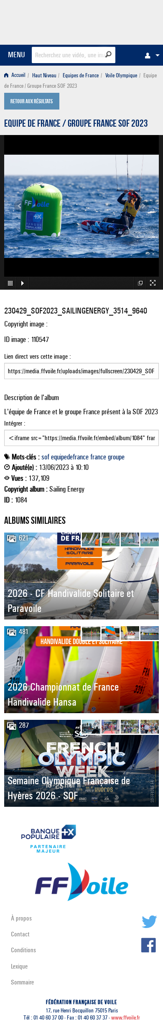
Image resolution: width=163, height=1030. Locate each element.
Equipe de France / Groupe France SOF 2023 (76, 125)
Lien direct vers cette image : (37, 356)
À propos (21, 918)
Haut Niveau (44, 75)
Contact (20, 934)
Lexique (19, 966)
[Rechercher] (108, 54)
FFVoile (119, 21)
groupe (116, 457)
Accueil (17, 75)
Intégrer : (14, 423)
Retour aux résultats (31, 102)
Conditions (23, 950)
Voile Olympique (121, 75)
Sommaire (22, 982)
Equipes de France (81, 75)
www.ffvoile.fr (125, 1017)
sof (45, 457)
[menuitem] (150, 55)
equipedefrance (70, 457)
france (98, 457)
